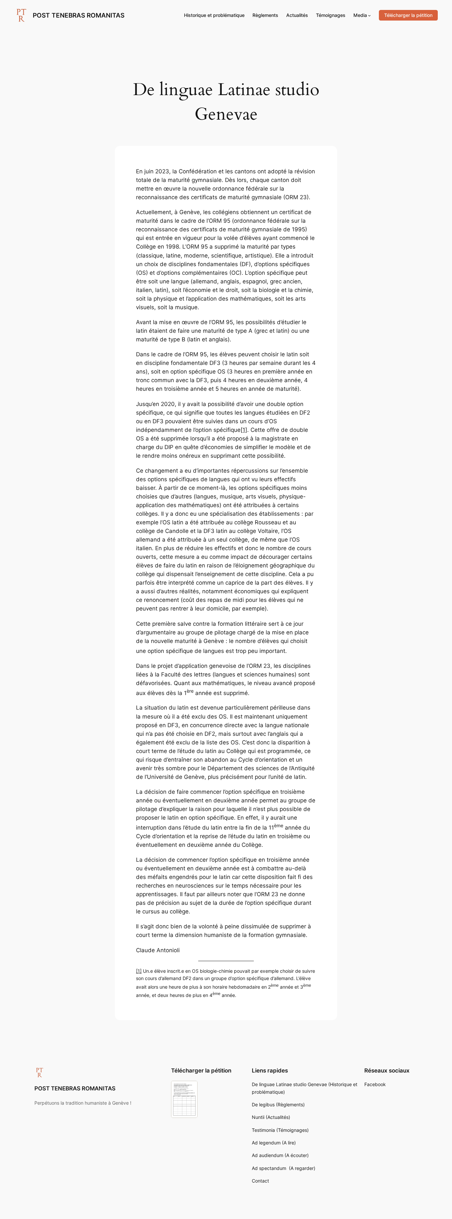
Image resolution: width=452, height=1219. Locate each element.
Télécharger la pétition (408, 15)
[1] (244, 430)
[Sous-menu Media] (369, 15)
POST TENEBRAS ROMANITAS (78, 15)
